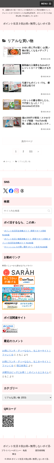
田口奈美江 (22, 365)
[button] (49, 210)
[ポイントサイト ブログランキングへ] (9, 330)
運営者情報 (40, 450)
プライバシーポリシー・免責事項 (14, 452)
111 (31, 151)
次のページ (27, 141)
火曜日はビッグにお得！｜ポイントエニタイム (25, 372)
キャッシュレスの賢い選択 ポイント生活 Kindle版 (25, 247)
